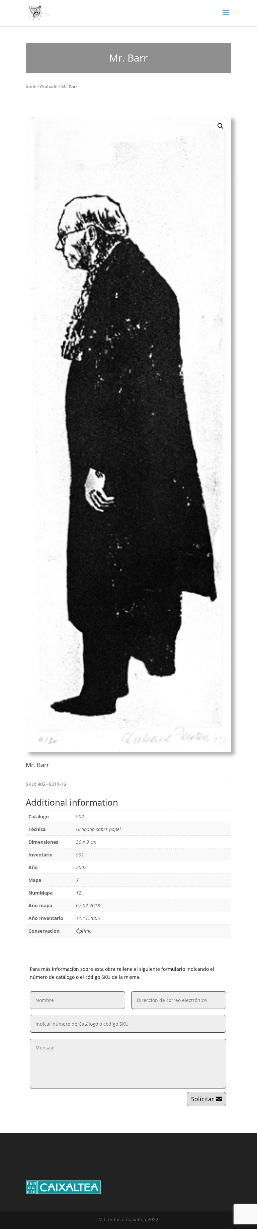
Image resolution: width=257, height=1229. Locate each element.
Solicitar (202, 1099)
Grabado (49, 87)
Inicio (31, 87)
